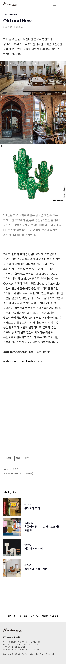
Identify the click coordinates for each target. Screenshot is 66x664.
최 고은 (21, 27)
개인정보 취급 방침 (50, 616)
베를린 (8, 458)
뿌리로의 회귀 (32, 508)
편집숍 (28, 458)
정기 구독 (35, 616)
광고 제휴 (23, 616)
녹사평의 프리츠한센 (35, 569)
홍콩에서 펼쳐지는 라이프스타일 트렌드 (42, 528)
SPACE (27, 544)
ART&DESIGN (10, 14)
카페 (18, 458)
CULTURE (28, 522)
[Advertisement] (33, 419)
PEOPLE (28, 504)
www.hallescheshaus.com (27, 361)
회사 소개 (12, 616)
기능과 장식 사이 (33, 549)
